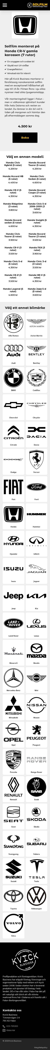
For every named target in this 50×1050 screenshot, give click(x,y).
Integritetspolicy (40, 1047)
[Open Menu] (5, 5)
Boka (25, 137)
